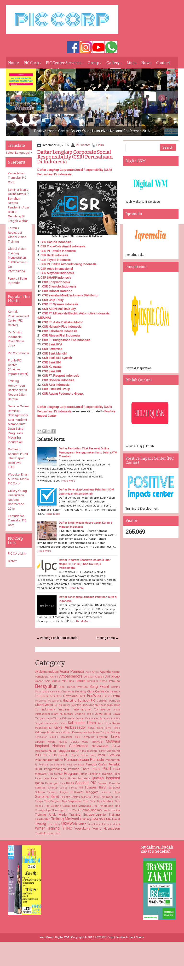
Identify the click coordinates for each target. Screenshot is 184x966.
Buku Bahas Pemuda (73, 687)
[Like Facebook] (73, 47)
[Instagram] (86, 47)
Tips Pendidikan (102, 805)
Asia (47, 681)
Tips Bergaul (52, 801)
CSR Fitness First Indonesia (61, 335)
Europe (106, 696)
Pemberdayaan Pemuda (84, 760)
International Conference (92, 709)
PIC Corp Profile (18, 353)
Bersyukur (46, 686)
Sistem (12, 561)
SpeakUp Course (57, 787)
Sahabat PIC (85, 783)
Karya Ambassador (69, 727)
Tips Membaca (81, 805)
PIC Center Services (63, 63)
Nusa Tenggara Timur (93, 750)
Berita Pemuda (109, 681)
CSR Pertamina (52, 349)
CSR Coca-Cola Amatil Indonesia (62, 246)
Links (132, 63)
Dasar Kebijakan (51, 696)
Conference (112, 691)
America (89, 676)
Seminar (40, 787)
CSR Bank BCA (52, 344)
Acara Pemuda (72, 671)
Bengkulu (92, 681)
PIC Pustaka (60, 755)
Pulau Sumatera (79, 778)
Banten (80, 681)
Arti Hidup (112, 676)
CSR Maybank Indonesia (57, 273)
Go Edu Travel (62, 705)
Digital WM (62, 937)
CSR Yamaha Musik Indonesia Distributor (70, 295)
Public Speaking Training (96, 774)
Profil (106, 769)
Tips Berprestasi (72, 801)
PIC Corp (31, 63)
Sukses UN (76, 787)
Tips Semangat (55, 810)
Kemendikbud (63, 732)
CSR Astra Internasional (56, 268)
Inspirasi (64, 709)
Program (71, 773)
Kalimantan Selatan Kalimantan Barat (84, 718)
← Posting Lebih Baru (51, 638)
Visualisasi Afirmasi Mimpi (103, 824)
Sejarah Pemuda (109, 783)
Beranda (71, 638)
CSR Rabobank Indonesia (59, 331)
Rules (70, 783)
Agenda (105, 671)
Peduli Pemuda (109, 755)
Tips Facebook (105, 801)
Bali (71, 681)
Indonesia (48, 709)
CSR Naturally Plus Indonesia (61, 326)
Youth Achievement (47, 833)
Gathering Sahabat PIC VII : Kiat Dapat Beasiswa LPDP (18, 458)
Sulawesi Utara (110, 792)
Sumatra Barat (47, 797)
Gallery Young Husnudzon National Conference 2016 (17, 499)
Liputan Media (45, 741)
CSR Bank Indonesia (54, 255)
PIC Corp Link (17, 553)
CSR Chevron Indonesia (58, 380)
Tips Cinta (89, 801)
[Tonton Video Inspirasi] (98, 47)
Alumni (54, 676)
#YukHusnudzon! (47, 671)
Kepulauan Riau (70, 737)
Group (93, 63)
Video (82, 824)
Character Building (73, 691)
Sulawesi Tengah (57, 792)
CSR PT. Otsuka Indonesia (58, 251)
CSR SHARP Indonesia (55, 277)
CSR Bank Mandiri (54, 353)
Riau (62, 783)
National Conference (70, 746)
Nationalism (100, 746)
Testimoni (106, 797)
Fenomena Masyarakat (48, 700)
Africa (95, 671)
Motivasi (97, 741)
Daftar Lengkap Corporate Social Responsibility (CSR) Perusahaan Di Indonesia (75, 157)
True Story (53, 824)
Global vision (44, 705)
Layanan (103, 737)
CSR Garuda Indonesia (55, 242)
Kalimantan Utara (82, 723)
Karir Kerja (104, 723)
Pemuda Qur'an (96, 764)
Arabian (99, 676)
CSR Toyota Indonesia (55, 260)
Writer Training (47, 828)
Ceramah (55, 691)
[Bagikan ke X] (48, 431)
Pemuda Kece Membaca (70, 764)
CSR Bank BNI (51, 362)
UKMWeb (69, 824)
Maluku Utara (79, 741)
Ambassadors (71, 676)
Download (70, 696)
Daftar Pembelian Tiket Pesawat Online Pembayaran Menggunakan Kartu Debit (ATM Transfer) (88, 452)
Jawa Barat (103, 713)
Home (13, 63)
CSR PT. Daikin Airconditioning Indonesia (68, 264)
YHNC (67, 828)
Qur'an (39, 783)
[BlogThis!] (44, 431)
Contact (163, 63)
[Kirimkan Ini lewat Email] (39, 431)
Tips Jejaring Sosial (57, 805)
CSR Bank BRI (51, 371)
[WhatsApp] (111, 47)
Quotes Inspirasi (106, 778)
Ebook (82, 696)
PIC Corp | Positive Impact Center (123, 937)
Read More (68, 480)
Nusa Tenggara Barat (63, 750)
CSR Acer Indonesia (55, 384)
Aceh (88, 671)
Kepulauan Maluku (46, 737)
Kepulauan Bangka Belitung (103, 732)
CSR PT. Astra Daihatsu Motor (62, 322)
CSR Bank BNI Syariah (57, 358)
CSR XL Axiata (52, 366)
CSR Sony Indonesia (56, 282)
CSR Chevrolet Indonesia (59, 286)
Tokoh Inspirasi (91, 810)
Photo (85, 769)
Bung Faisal (99, 687)
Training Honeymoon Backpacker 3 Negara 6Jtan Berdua (17, 390)
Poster (96, 769)
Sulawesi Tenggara (84, 792)
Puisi (117, 774)
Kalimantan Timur (55, 723)
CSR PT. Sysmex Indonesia (60, 304)
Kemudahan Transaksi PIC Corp (17, 177)
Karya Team (95, 727)
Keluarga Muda (45, 732)
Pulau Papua (58, 778)
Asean (39, 681)
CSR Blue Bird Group (56, 389)
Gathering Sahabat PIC (79, 700)
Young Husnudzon (106, 828)
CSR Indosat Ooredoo (57, 291)
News (146, 63)
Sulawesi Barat (95, 787)
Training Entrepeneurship (87, 814)
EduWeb (94, 696)
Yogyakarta (82, 828)
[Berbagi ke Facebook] (53, 431)
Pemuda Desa (47, 764)
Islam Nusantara (62, 713)
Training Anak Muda (51, 814)
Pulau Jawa (42, 778)
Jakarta (80, 713)
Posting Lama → (107, 638)
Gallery (113, 63)
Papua (75, 755)
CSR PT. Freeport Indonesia (60, 375)
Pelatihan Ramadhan (49, 760)
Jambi (90, 713)
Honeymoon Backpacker (97, 705)
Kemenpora (79, 732)
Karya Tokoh (112, 727)
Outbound (113, 750)
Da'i (37, 696)
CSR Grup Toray (52, 300)
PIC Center (83, 145)
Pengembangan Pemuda (61, 769)
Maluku (63, 741)
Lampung (88, 737)
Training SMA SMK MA (95, 819)
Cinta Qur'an (95, 691)
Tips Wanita (73, 810)
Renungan (51, 783)
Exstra (115, 696)
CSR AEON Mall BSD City (59, 309)
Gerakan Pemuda (108, 700)
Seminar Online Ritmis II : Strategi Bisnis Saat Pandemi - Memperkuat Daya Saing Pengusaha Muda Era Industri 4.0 (18, 424)
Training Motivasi (65, 819)
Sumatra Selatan (70, 797)
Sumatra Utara (90, 797)
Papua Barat (88, 755)
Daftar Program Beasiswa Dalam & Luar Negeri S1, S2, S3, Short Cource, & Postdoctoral (84, 563)
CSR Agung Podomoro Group (62, 393)
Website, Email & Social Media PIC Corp (18, 479)
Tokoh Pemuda (111, 810)
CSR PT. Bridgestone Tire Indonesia (66, 340)
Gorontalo (75, 705)
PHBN (46, 755)
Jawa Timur (53, 718)
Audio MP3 (59, 681)
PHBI (38, 755)
